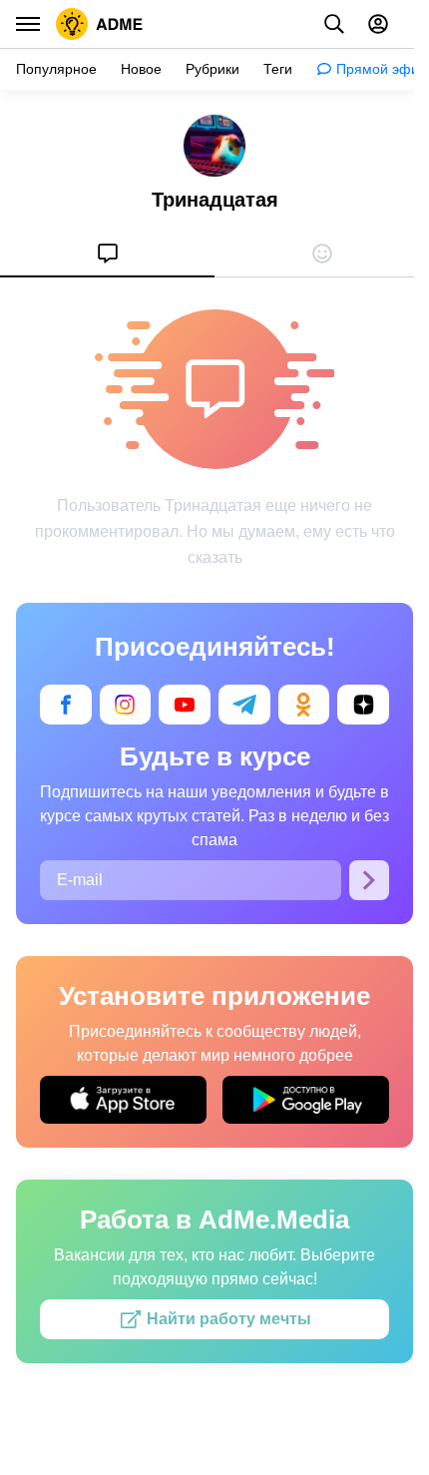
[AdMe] (100, 24)
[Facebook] (66, 705)
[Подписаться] (369, 880)
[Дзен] (363, 705)
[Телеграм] (244, 705)
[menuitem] (107, 253)
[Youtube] (185, 705)
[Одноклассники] (304, 705)
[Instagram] (126, 705)
